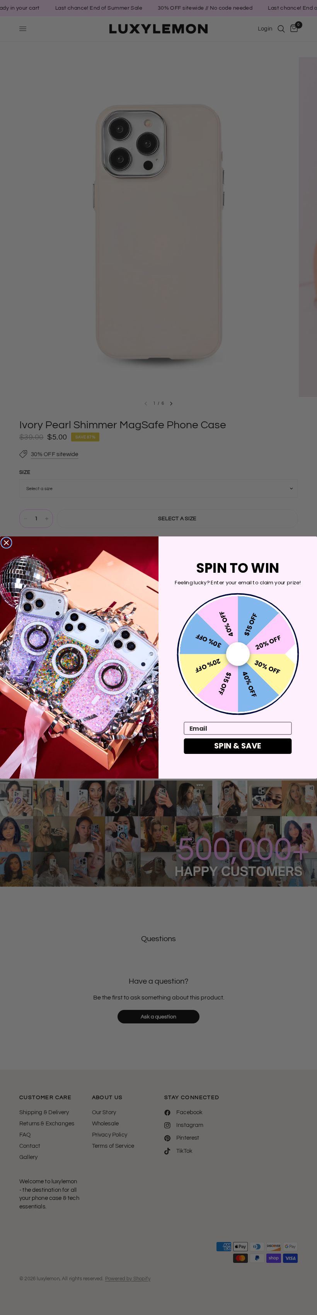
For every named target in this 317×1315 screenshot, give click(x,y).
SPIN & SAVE (237, 746)
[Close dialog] (6, 543)
